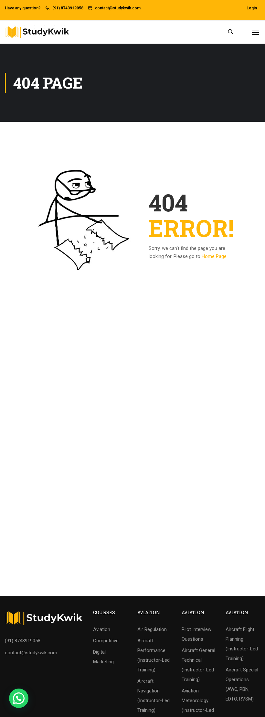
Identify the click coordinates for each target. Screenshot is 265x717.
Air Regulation (152, 629)
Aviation (101, 629)
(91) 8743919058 (67, 8)
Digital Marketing (103, 657)
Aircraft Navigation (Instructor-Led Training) (153, 695)
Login (252, 8)
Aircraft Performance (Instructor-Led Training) (153, 655)
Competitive (106, 641)
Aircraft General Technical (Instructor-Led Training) (198, 664)
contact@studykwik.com (118, 8)
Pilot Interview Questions (196, 634)
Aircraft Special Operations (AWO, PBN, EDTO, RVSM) (242, 684)
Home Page (214, 256)
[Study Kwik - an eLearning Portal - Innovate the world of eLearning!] (37, 31)
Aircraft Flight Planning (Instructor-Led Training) (242, 643)
